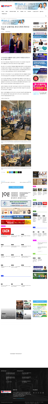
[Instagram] (42, 0)
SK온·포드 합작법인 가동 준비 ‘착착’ (25, 182)
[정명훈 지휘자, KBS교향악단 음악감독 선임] (35, 248)
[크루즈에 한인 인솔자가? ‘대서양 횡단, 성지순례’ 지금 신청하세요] (27, 305)
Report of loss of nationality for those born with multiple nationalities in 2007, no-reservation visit (45, 220)
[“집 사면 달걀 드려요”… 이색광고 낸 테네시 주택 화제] (40, 214)
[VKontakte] (43, 393)
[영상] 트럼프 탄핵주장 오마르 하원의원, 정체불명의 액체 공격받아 (10, 378)
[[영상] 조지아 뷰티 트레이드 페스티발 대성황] (27, 314)
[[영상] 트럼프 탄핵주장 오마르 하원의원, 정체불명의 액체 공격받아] (3, 378)
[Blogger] (34, 393)
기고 (33, 204)
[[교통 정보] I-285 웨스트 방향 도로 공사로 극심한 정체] (16, 241)
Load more (39, 251)
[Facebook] (41, 0)
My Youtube (3, 313)
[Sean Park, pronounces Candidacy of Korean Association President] (35, 214)
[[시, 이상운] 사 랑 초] (35, 203)
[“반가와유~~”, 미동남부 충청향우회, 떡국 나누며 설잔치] (16, 262)
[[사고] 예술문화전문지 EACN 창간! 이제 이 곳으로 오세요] (6, 231)
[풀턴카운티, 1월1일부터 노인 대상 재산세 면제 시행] (40, 189)
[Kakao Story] (8, 172)
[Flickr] (38, 393)
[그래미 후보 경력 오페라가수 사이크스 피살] (19, 305)
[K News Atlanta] (4, 31)
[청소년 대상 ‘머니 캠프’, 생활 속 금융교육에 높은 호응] (16, 231)
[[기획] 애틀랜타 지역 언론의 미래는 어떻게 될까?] (26, 281)
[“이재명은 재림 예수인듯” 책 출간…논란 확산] (35, 257)
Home (2, 18)
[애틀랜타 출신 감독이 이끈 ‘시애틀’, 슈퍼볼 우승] (6, 262)
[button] (46, 16)
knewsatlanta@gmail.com (20, 398)
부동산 (34, 190)
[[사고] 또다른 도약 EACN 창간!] (45, 203)
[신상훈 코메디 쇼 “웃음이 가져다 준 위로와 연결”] (6, 252)
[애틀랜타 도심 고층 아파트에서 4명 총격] (6, 241)
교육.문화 (12, 234)
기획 (43, 190)
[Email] (19, 172)
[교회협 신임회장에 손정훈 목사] (40, 257)
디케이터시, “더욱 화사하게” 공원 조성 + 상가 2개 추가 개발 (35, 194)
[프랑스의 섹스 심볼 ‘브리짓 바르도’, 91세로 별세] (35, 243)
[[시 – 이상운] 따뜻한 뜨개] (40, 203)
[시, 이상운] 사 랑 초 (9, 381)
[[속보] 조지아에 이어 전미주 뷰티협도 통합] (19, 314)
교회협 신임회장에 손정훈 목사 (40, 260)
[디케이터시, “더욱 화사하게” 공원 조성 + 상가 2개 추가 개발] (35, 189)
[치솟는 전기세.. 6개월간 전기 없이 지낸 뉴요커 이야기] (6, 281)
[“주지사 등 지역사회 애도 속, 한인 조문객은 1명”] (16, 252)
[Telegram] (12, 172)
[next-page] (3, 269)
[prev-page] (1, 269)
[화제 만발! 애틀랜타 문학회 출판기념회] (26, 231)
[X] (43, 0)
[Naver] (16, 172)
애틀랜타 (4, 18)
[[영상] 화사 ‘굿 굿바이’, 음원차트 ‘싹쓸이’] (8, 309)
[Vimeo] (45, 0)
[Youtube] (46, 0)
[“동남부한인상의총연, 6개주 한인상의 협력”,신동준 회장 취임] (26, 252)
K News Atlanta (8, 31)
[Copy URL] (21, 172)
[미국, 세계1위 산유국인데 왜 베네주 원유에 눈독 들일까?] (16, 281)
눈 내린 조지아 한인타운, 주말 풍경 (26, 266)
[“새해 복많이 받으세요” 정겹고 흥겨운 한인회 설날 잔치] (26, 241)
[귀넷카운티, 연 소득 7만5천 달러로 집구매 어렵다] (45, 189)
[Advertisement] (16, 332)
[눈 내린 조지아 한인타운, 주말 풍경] (26, 262)
